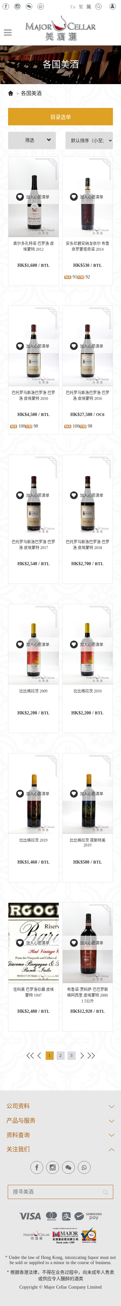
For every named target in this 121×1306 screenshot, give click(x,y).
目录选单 (60, 117)
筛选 (29, 140)
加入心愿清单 (37, 197)
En (73, 7)
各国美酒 (31, 93)
